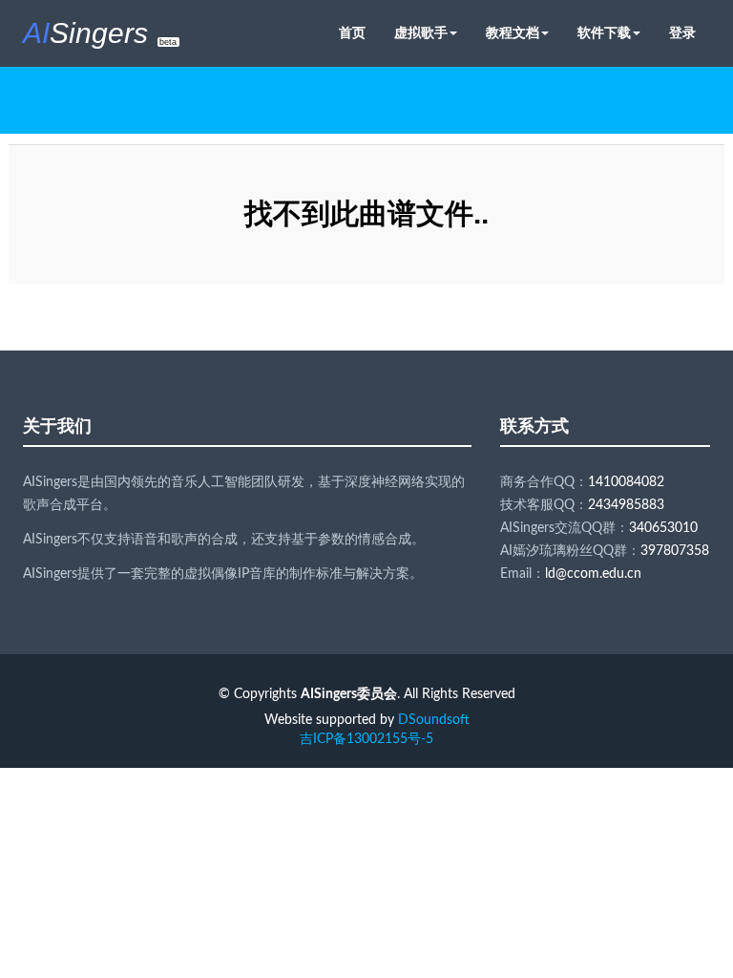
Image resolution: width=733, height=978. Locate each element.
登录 (682, 33)
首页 (352, 33)
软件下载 (604, 33)
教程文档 (512, 33)
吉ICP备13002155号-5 (366, 739)
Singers (100, 33)
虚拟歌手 (421, 33)
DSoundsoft (434, 720)
